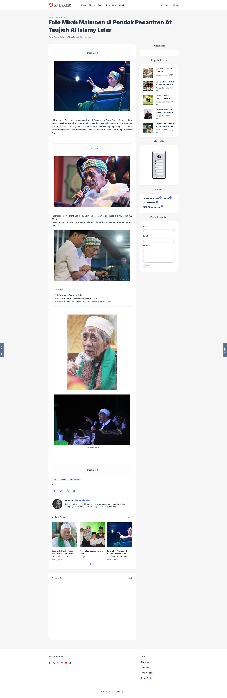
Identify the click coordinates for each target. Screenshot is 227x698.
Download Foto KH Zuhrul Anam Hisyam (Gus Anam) (78, 298)
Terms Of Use (147, 678)
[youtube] (66, 663)
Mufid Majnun (121, 692)
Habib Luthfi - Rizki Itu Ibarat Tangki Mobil (165, 125)
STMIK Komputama (151, 207)
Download (123, 5)
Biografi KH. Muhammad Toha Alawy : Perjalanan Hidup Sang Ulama (84, 302)
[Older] (2, 350)
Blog (91, 5)
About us (145, 662)
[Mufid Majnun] (60, 8)
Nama (145, 227)
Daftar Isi (110, 5)
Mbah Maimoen (61, 17)
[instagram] (62, 663)
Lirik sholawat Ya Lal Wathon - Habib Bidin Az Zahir (165, 83)
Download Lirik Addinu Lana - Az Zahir (163, 97)
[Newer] (225, 350)
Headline (63, 479)
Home (83, 5)
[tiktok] (70, 663)
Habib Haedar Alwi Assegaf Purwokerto (165, 111)
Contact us (146, 667)
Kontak (100, 5)
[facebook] (54, 491)
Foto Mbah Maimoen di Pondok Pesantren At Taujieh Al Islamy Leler (117, 553)
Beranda (51, 17)
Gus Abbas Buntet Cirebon (164, 70)
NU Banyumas (149, 202)
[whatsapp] (67, 491)
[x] (61, 491)
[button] (90, 564)
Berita (166, 198)
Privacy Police (147, 673)
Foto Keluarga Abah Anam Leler (69, 295)
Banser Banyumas (151, 198)
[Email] (74, 491)
